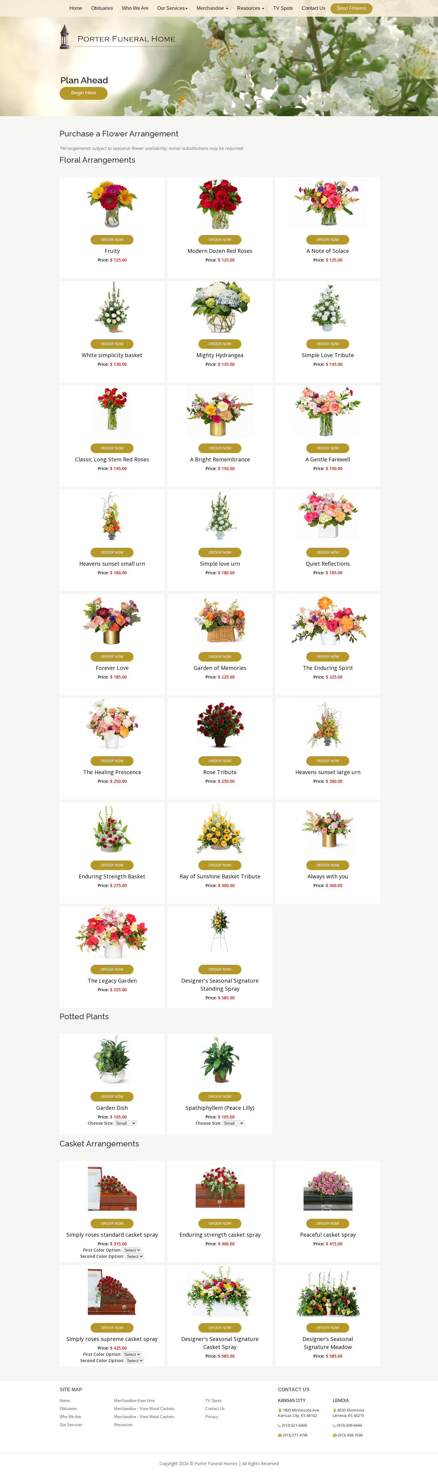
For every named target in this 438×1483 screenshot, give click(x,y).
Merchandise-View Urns (134, 1400)
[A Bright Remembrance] (220, 411)
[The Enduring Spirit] (328, 619)
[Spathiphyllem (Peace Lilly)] (220, 1059)
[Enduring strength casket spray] (220, 1186)
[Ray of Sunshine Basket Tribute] (220, 828)
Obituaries (102, 8)
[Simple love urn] (220, 515)
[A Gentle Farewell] (327, 411)
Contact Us (313, 8)
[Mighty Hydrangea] (220, 306)
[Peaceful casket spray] (328, 1186)
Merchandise (211, 8)
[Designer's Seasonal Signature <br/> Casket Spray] (220, 1290)
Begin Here (83, 93)
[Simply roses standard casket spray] (112, 1186)
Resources (249, 8)
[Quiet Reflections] (327, 515)
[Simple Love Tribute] (328, 306)
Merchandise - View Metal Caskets (144, 1416)
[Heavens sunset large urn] (328, 723)
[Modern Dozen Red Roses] (220, 202)
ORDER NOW (112, 240)
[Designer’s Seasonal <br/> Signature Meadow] (328, 1290)
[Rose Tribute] (220, 723)
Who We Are (135, 8)
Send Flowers (351, 8)
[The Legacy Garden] (112, 932)
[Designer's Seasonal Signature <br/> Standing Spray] (220, 932)
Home (75, 8)
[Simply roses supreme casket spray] (112, 1290)
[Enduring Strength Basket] (112, 828)
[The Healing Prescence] (112, 723)
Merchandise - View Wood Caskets (144, 1408)
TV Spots (283, 8)
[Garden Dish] (112, 1059)
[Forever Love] (112, 619)
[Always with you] (328, 828)
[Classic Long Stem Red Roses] (112, 411)
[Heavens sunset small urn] (112, 515)
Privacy (211, 1416)
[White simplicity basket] (112, 306)
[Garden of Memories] (220, 619)
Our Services (171, 8)
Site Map (71, 1389)
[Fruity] (112, 202)
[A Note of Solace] (328, 202)
